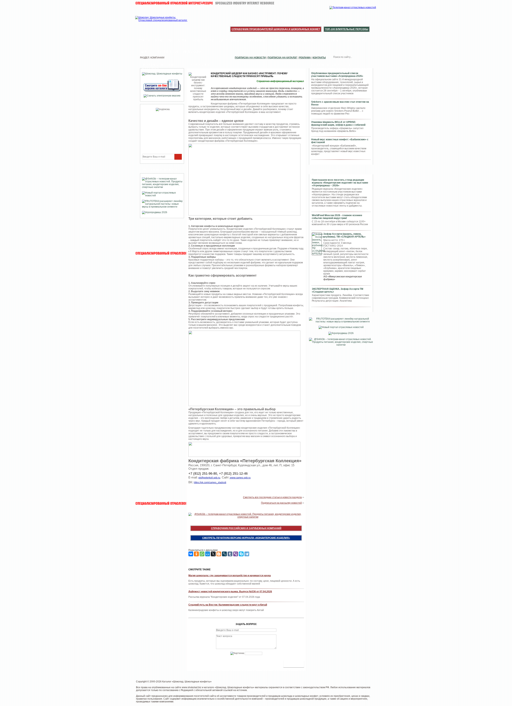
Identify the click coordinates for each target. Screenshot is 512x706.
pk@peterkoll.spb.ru (209, 477)
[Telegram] (246, 554)
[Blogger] (218, 554)
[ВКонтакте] (190, 554)
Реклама (305, 57)
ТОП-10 (144, 40)
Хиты (183, 40)
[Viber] (235, 554)
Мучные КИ (167, 52)
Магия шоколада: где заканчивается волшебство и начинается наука (229, 575)
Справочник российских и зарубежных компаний (246, 528)
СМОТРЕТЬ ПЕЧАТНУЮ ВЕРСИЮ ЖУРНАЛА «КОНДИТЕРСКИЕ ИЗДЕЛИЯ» (246, 538)
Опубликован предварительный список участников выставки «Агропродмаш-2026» (337, 74)
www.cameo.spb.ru (240, 477)
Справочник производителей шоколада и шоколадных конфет (276, 29)
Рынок (144, 52)
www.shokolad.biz (191, 687)
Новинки (257, 40)
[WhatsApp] (202, 554)
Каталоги (328, 40)
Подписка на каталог (282, 57)
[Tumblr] (230, 554)
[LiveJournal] (224, 554)
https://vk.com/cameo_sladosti (210, 482)
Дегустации (231, 40)
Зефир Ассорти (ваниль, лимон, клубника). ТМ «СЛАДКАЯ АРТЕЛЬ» (344, 235)
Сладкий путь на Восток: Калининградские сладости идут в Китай (227, 604)
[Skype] (241, 554)
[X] (213, 554)
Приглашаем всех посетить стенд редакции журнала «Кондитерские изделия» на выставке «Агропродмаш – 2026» (340, 183)
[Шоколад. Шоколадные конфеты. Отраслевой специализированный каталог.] (161, 22)
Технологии (355, 40)
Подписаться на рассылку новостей (281, 502)
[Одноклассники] (196, 554)
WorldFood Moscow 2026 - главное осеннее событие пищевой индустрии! (337, 217)
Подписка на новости (250, 57)
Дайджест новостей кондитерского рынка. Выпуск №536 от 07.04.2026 (230, 591)
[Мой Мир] (207, 554)
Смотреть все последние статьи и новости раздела (272, 497)
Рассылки (304, 40)
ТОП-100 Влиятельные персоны (346, 29)
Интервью (280, 40)
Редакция (192, 52)
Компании (203, 40)
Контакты (319, 57)
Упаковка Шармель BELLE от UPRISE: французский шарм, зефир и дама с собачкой (338, 123)
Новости (164, 40)
